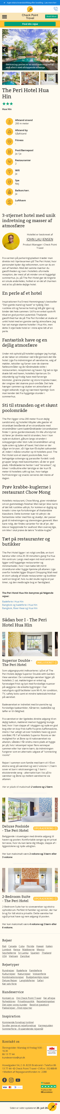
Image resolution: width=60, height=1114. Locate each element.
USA (4, 956)
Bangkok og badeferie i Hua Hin (19, 604)
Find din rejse (30, 24)
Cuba (21, 946)
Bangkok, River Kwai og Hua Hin (19, 608)
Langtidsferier (27, 980)
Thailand (46, 952)
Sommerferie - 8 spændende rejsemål (22, 1028)
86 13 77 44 (8, 1054)
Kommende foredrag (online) (18, 1022)
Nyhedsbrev (8, 1001)
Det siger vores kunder (14, 1004)
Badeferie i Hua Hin (12, 601)
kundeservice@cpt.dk (13, 1057)
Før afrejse (49, 998)
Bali (4, 946)
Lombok (6, 949)
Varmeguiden (45, 1025)
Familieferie (35, 970)
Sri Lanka (23, 952)
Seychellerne (9, 952)
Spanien (35, 952)
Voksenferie (39, 973)
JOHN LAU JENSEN (40, 239)
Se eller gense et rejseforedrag (19, 1025)
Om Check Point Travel (28, 998)
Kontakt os (8, 998)
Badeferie (21, 970)
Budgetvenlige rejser (37, 977)
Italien (49, 946)
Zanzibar (25, 956)
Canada (12, 946)
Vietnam (13, 956)
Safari (40, 980)
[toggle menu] (4, 16)
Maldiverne (28, 949)
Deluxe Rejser (9, 980)
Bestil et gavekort (39, 1004)
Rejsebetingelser (46, 1001)
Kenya (16, 949)
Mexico (40, 949)
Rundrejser (8, 970)
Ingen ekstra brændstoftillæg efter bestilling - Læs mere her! (31, 2)
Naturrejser (24, 973)
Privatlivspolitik (26, 1001)
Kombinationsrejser (13, 977)
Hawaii (40, 946)
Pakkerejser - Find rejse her (17, 1007)
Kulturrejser (8, 973)
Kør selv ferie (9, 983)
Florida (30, 946)
